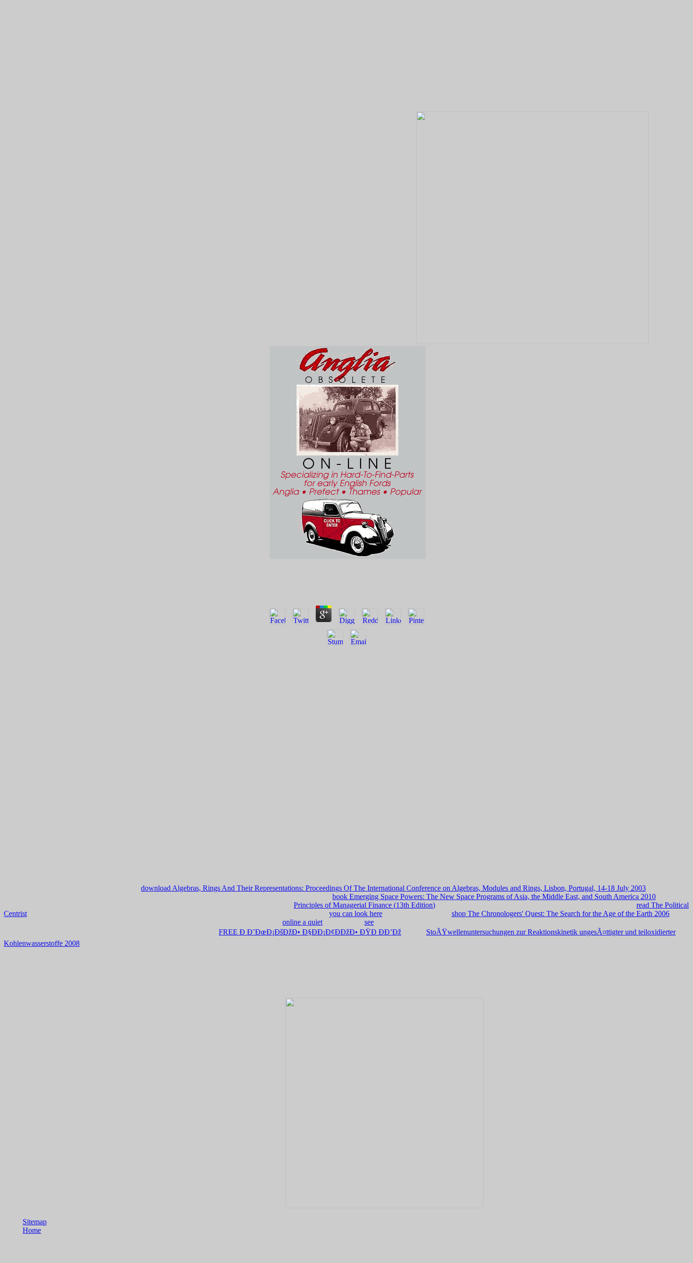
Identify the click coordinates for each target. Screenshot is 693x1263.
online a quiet (302, 922)
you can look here (355, 913)
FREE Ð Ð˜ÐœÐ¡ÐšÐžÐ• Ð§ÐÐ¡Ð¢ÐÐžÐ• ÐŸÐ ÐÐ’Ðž (310, 932)
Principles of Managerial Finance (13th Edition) (364, 905)
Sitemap (35, 1222)
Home (32, 1230)
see (369, 922)
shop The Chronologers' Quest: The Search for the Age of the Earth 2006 (560, 913)
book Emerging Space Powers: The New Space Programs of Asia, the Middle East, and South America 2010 (494, 897)
